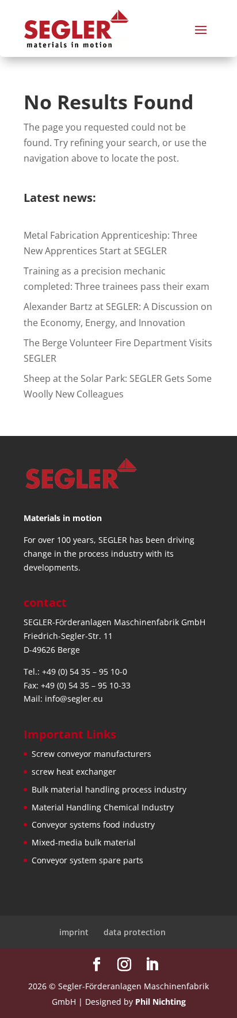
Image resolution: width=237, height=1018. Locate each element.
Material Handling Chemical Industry (103, 807)
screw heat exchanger (74, 771)
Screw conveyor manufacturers (91, 753)
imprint (74, 932)
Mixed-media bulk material (84, 842)
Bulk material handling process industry (109, 789)
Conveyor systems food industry (93, 824)
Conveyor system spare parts (87, 860)
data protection (135, 932)
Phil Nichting (160, 1001)
